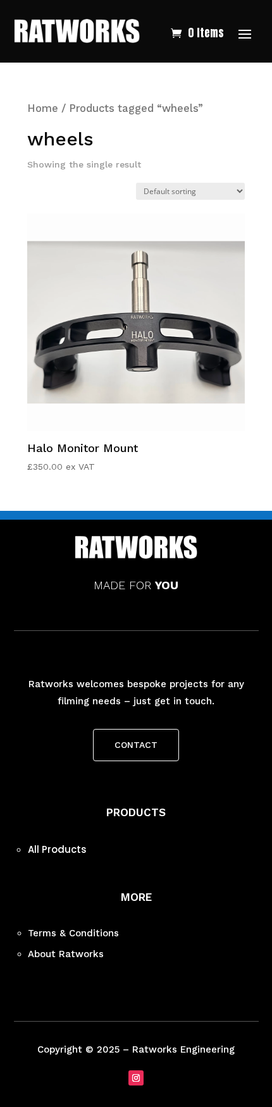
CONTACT (136, 745)
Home (42, 108)
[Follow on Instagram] (136, 1078)
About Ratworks (66, 954)
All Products (57, 849)
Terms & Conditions (73, 933)
